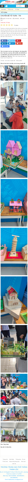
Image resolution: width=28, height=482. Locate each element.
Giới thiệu (11, 459)
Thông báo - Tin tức (20, 459)
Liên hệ (14, 463)
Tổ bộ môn (3, 22)
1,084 (23, 18)
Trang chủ (5, 459)
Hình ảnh (23, 461)
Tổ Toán (8, 22)
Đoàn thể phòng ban (14, 461)
